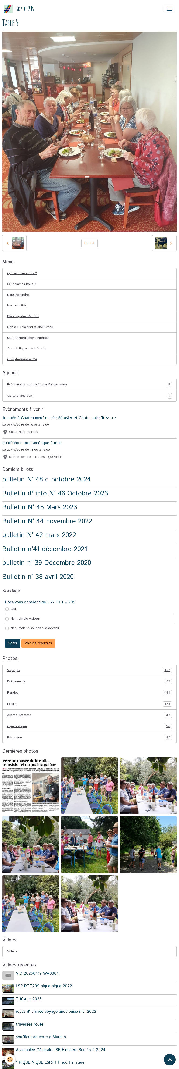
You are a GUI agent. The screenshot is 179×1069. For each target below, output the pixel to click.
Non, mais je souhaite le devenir (35, 628)
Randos (88, 692)
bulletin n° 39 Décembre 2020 (46, 563)
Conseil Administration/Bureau (30, 327)
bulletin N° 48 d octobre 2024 (46, 479)
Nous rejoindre (18, 294)
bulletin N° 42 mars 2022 (39, 535)
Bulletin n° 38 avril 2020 (38, 577)
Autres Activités (88, 715)
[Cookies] (10, 1059)
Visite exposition (88, 395)
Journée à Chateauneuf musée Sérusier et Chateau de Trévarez (59, 418)
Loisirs (88, 704)
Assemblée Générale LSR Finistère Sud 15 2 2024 (60, 1050)
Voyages (88, 670)
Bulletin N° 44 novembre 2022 (47, 521)
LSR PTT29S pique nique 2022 (44, 986)
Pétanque (88, 737)
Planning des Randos (23, 316)
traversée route (29, 1024)
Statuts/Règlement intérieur (28, 337)
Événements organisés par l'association (88, 384)
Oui (13, 609)
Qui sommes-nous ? (22, 273)
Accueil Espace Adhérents (26, 348)
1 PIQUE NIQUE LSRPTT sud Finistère (50, 1062)
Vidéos (12, 951)
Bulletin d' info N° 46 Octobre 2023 (55, 493)
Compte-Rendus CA (22, 359)
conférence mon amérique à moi (31, 443)
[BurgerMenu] (169, 9)
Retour (89, 243)
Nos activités (17, 305)
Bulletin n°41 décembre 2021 (44, 549)
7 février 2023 (29, 999)
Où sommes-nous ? (21, 284)
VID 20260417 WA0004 (37, 973)
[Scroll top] (170, 1059)
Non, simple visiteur (25, 618)
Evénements (88, 681)
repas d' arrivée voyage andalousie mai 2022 (56, 1011)
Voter (12, 643)
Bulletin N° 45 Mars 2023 (39, 507)
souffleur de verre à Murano (41, 1037)
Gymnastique (88, 726)
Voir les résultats (38, 643)
